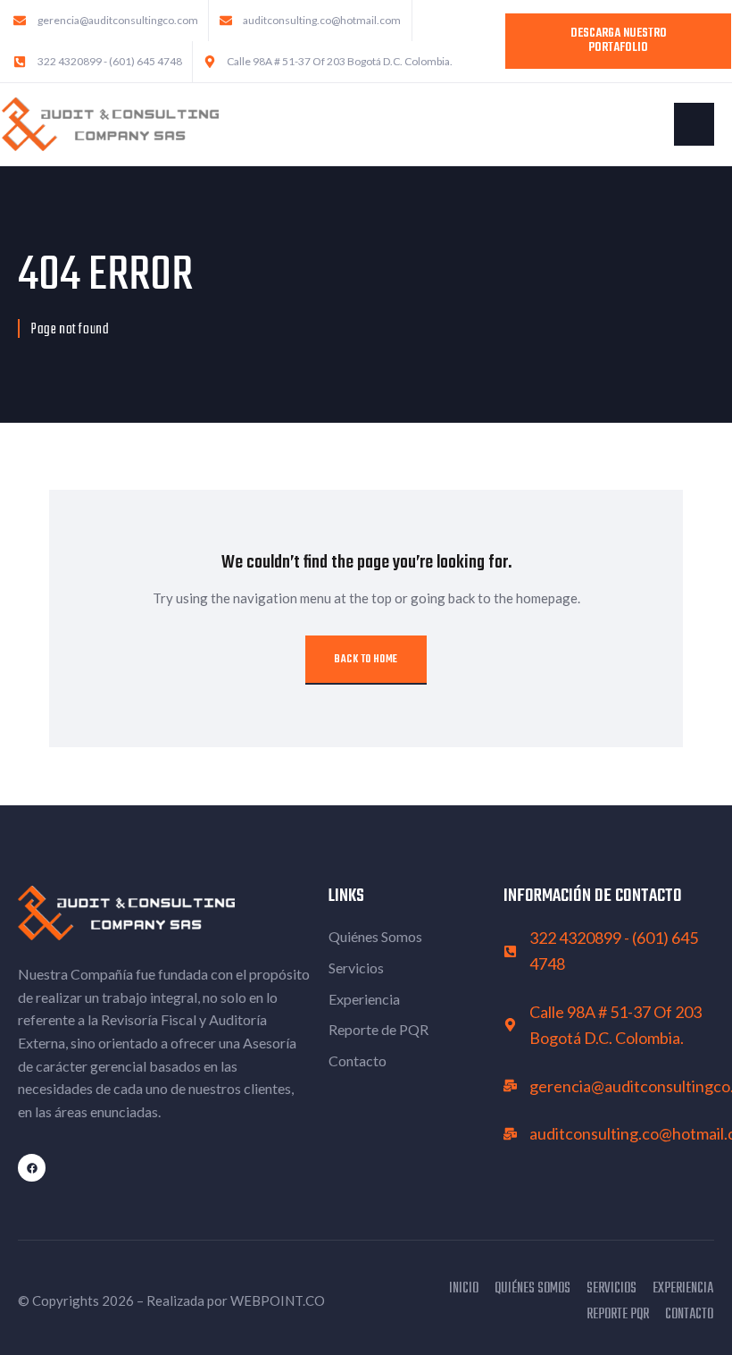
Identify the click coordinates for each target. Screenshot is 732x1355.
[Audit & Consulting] (110, 122)
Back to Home (365, 660)
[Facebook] (32, 1168)
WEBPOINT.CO (277, 1300)
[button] (694, 124)
